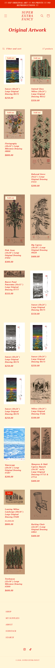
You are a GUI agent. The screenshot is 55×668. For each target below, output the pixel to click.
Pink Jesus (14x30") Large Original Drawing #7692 (13, 254)
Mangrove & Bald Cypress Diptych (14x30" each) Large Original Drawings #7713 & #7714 (39, 470)
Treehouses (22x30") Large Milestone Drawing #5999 (13, 583)
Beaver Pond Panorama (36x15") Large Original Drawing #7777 (14, 286)
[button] (6, 16)
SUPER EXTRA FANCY (30, 660)
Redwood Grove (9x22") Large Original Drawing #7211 (39, 178)
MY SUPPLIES (12, 618)
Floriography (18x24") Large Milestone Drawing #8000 (13, 147)
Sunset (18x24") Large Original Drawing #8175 (38, 307)
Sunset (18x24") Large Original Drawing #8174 (12, 359)
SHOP (8, 612)
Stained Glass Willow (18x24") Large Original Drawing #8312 (38, 93)
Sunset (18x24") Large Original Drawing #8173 (38, 359)
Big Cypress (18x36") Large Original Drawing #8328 (39, 249)
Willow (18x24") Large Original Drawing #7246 (38, 411)
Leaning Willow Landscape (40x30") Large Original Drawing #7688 (14, 513)
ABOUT (9, 625)
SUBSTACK (11, 631)
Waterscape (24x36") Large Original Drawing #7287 (13, 469)
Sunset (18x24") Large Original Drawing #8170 (12, 411)
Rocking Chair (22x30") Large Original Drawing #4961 (39, 528)
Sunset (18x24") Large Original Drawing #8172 (12, 91)
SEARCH (10, 637)
